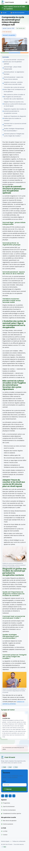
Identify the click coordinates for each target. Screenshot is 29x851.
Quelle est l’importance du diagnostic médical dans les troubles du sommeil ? (15, 118)
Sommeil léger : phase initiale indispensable (12, 68)
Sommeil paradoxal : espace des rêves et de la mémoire (13, 78)
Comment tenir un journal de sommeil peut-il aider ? (15, 124)
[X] (13, 795)
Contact (5, 834)
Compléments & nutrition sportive (12, 813)
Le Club (5, 831)
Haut (5, 846)
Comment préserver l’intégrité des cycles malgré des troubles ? (14, 135)
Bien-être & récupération (9, 820)
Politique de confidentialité (18, 841)
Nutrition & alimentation (9, 810)
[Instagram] (2, 795)
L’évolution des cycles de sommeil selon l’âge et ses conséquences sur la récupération (15, 89)
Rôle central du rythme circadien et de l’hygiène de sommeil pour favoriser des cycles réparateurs (14, 97)
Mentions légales (5, 841)
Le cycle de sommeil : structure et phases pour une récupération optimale (14, 62)
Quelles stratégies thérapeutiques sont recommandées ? (14, 129)
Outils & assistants (8, 824)
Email (4, 781)
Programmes (6, 803)
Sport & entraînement (8, 806)
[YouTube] (6, 795)
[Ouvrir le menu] (26, 2)
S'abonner (8, 789)
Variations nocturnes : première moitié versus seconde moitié (13, 83)
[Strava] (10, 795)
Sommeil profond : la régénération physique (14, 73)
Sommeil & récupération (9, 35)
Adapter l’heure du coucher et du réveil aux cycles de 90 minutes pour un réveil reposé (15, 104)
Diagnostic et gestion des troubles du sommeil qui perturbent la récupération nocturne (15, 111)
